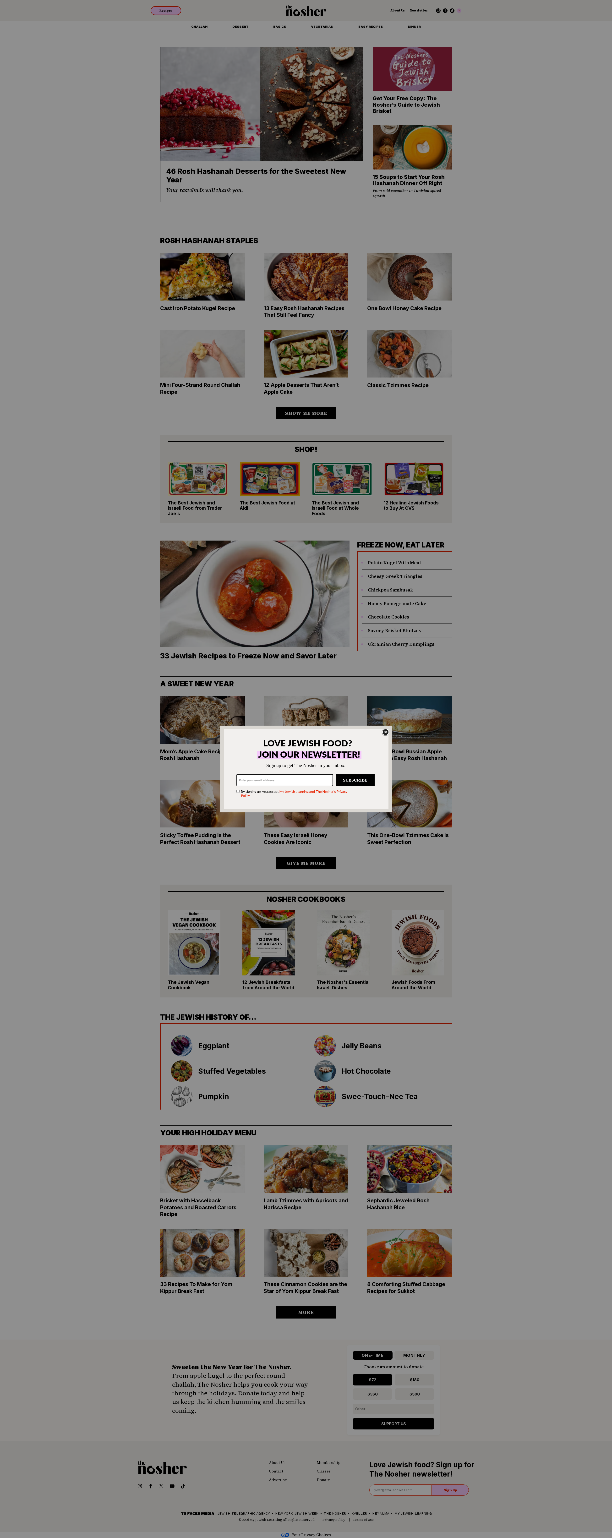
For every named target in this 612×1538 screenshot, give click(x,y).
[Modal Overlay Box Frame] (306, 769)
